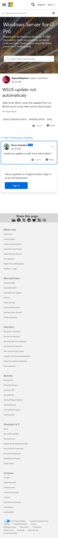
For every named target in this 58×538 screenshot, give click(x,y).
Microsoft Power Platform (13, 400)
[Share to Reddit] (29, 219)
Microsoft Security (10, 385)
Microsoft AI (8, 380)
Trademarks (37, 527)
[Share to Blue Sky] (34, 219)
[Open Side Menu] (4, 4)
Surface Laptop (9, 239)
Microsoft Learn (9, 439)
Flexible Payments (10, 317)
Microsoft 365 (9, 395)
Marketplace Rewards (12, 458)
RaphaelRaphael (20, 78)
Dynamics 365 (9, 390)
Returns (7, 297)
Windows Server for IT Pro (16, 13)
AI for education (10, 366)
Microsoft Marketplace (12, 453)
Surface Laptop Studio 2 (12, 244)
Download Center (10, 288)
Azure (6, 429)
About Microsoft (10, 482)
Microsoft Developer (11, 434)
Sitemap (7, 524)
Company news (9, 487)
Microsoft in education (12, 331)
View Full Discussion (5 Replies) (18, 137)
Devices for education (12, 336)
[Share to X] (24, 219)
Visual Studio (9, 463)
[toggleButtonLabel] (53, 13)
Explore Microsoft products (14, 264)
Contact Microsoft (20, 524)
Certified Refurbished (12, 307)
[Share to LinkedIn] (13, 219)
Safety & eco (8, 530)
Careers (7, 477)
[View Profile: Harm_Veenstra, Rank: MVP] (6, 147)
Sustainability (9, 512)
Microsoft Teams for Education (15, 341)
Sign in (16, 185)
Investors (7, 497)
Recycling (20, 530)
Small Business (9, 415)
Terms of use (24, 527)
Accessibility (8, 507)
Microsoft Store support (12, 292)
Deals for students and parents (15, 361)
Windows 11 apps (10, 268)
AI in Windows (9, 259)
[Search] (33, 4)
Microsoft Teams (10, 405)
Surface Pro (8, 234)
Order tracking (9, 302)
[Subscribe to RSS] (39, 219)
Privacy (33, 524)
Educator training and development (17, 356)
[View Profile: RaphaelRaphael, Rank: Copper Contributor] (6, 80)
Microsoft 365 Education (13, 346)
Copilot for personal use (13, 254)
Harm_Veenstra (19, 145)
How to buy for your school (14, 351)
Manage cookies (10, 527)
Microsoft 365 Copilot (12, 410)
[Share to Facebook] (18, 219)
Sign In (51, 4)
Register (41, 4)
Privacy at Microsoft (11, 492)
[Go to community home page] (10, 4)
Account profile (9, 283)
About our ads (33, 530)
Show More (11, 111)
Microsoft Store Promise (13, 312)
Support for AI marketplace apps (16, 443)
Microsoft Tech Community (14, 448)
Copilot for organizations (13, 249)
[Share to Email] (44, 219)
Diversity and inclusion (12, 502)
